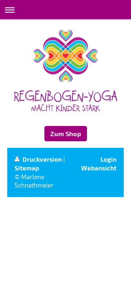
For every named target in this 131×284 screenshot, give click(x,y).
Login (108, 159)
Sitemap (27, 167)
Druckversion (42, 159)
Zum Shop (65, 133)
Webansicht (98, 167)
